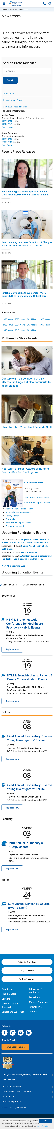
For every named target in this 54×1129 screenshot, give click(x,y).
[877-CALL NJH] (44, 3)
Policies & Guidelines (12, 1086)
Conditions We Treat (13, 1011)
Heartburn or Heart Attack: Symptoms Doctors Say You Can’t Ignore (25, 470)
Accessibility (8, 1096)
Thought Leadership (15, 526)
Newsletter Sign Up (15, 1047)
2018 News (8, 330)
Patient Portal (35, 1006)
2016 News (32, 330)
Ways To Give (27, 970)
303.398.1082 (8, 121)
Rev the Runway (29, 552)
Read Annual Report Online (36, 497)
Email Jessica (7, 127)
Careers (6, 998)
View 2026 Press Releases (15, 106)
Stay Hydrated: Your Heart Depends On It (27, 427)
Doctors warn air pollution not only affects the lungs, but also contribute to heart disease (26, 382)
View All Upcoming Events (15, 565)
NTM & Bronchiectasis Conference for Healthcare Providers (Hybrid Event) (24, 623)
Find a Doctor (9, 93)
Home (5, 9)
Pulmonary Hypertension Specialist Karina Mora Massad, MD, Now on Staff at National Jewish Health (25, 194)
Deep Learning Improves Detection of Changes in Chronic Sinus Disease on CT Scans (27, 244)
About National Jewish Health (19, 508)
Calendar (33, 1011)
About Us (7, 988)
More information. (43, 1126)
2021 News (20, 324)
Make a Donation (38, 1002)
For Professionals (27, 979)
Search (10, 80)
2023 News (44, 319)
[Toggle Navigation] (4, 3)
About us (13, 9)
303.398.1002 (8, 139)
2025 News (20, 319)
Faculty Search (12, 515)
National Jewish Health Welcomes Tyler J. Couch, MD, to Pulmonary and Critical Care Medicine (24, 296)
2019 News (44, 324)
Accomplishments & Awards (18, 512)
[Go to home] (24, 3)
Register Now (12, 649)
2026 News (8, 319)
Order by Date (10, 584)
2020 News (32, 324)
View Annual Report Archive (37, 502)
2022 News (8, 324)
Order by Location (35, 584)
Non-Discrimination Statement (17, 1091)
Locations (34, 997)
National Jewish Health (17, 1107)
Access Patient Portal (12, 100)
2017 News (20, 330)
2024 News (32, 319)
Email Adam (7, 145)
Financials (10, 519)
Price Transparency (12, 1101)
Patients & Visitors (27, 962)
